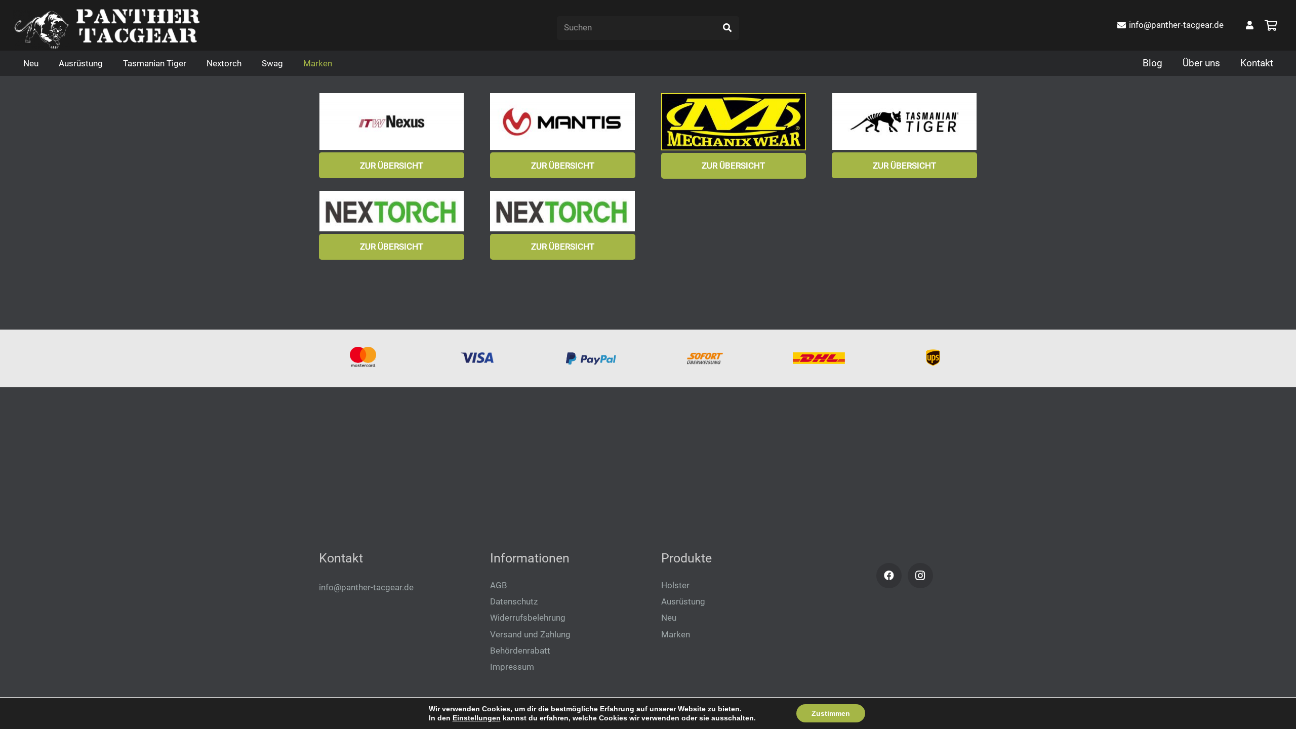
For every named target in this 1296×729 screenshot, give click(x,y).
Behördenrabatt (520, 650)
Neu (668, 618)
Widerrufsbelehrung (527, 618)
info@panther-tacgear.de (366, 587)
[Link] (1249, 25)
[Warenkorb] (1271, 25)
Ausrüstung (683, 601)
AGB (498, 585)
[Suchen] (727, 28)
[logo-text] (138, 25)
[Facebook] (889, 575)
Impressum (512, 667)
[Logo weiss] (41, 30)
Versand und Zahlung (530, 634)
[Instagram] (920, 575)
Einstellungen (477, 718)
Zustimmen (831, 713)
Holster (675, 585)
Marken (675, 634)
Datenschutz (514, 601)
